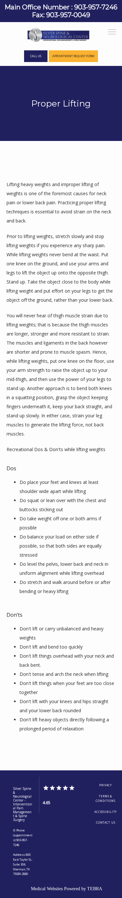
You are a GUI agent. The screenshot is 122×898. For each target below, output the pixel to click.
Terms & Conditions (105, 798)
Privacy (105, 785)
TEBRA (94, 888)
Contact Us (105, 823)
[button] (112, 32)
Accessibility (105, 812)
